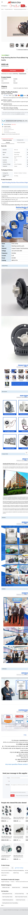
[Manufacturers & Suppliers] (14, 2)
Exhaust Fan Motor (5, 872)
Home (2, 9)
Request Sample (22, 73)
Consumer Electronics (9, 9)
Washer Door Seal (5, 887)
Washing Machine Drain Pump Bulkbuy (10, 903)
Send (12, 795)
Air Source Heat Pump (19, 893)
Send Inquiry (13, 70)
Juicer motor (3, 875)
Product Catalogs (19, 867)
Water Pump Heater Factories (21, 896)
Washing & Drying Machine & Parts (20, 9)
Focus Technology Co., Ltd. (16, 909)
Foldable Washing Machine (7, 899)
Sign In (3, 134)
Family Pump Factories (20, 899)
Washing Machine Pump (7, 893)
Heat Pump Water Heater (7, 896)
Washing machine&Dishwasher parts (20, 870)
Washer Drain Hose (16, 887)
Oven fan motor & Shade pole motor (7, 870)
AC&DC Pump (16, 872)
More (2, 905)
